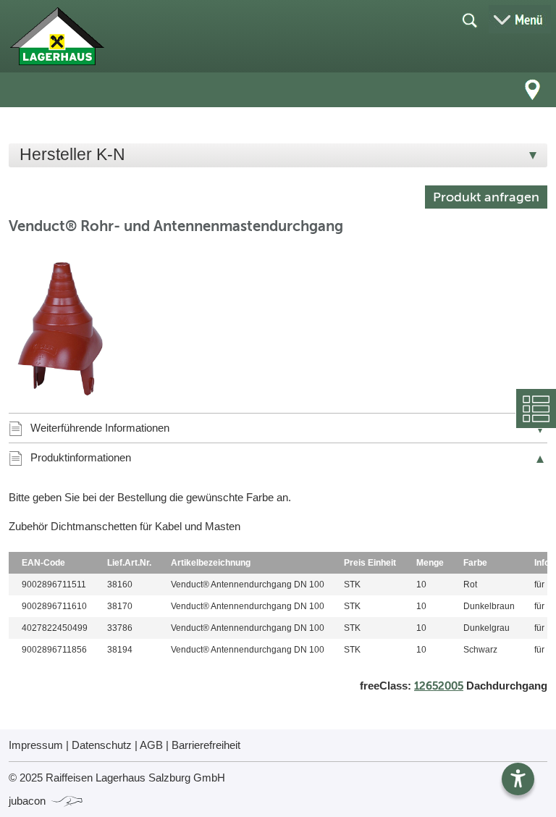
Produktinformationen (80, 457)
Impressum (36, 745)
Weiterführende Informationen (99, 428)
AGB (151, 745)
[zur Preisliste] (57, 36)
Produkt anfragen (486, 197)
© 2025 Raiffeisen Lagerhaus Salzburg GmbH (117, 777)
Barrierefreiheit (206, 745)
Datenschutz (102, 745)
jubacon (29, 801)
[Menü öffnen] (520, 19)
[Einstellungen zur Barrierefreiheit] (518, 779)
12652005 (438, 685)
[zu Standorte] (532, 89)
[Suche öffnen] (469, 19)
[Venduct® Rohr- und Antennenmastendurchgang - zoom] (70, 326)
